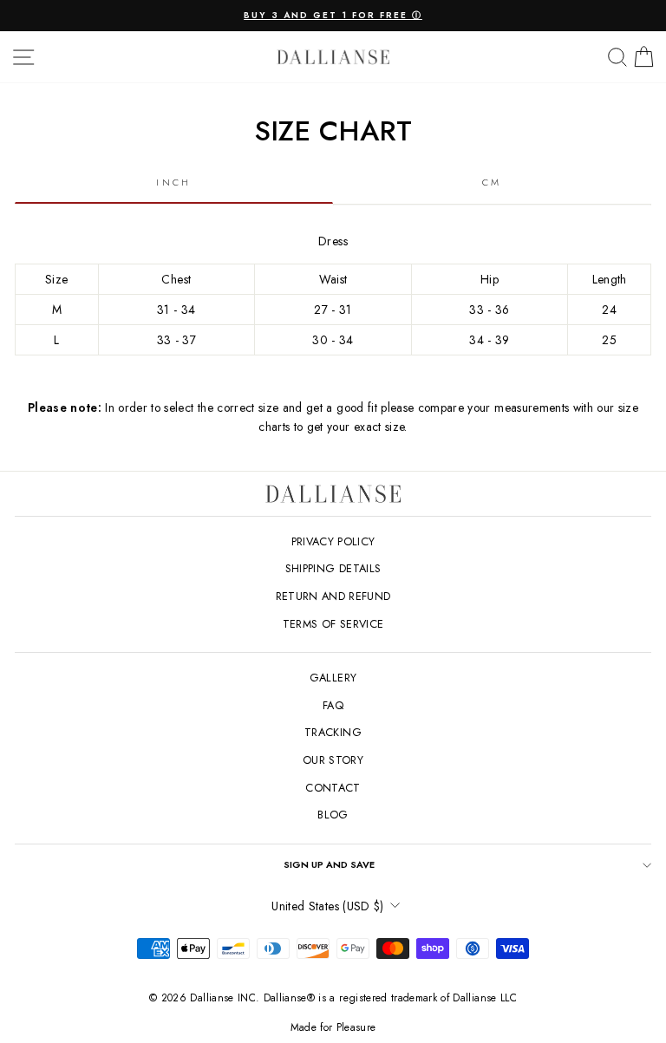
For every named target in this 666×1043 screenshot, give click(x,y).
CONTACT (332, 787)
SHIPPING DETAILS (333, 568)
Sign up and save (329, 864)
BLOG (332, 814)
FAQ (333, 705)
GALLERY (333, 677)
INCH (173, 182)
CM (492, 182)
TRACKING (333, 732)
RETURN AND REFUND (333, 596)
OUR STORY (333, 760)
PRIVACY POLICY (333, 541)
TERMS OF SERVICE (333, 624)
